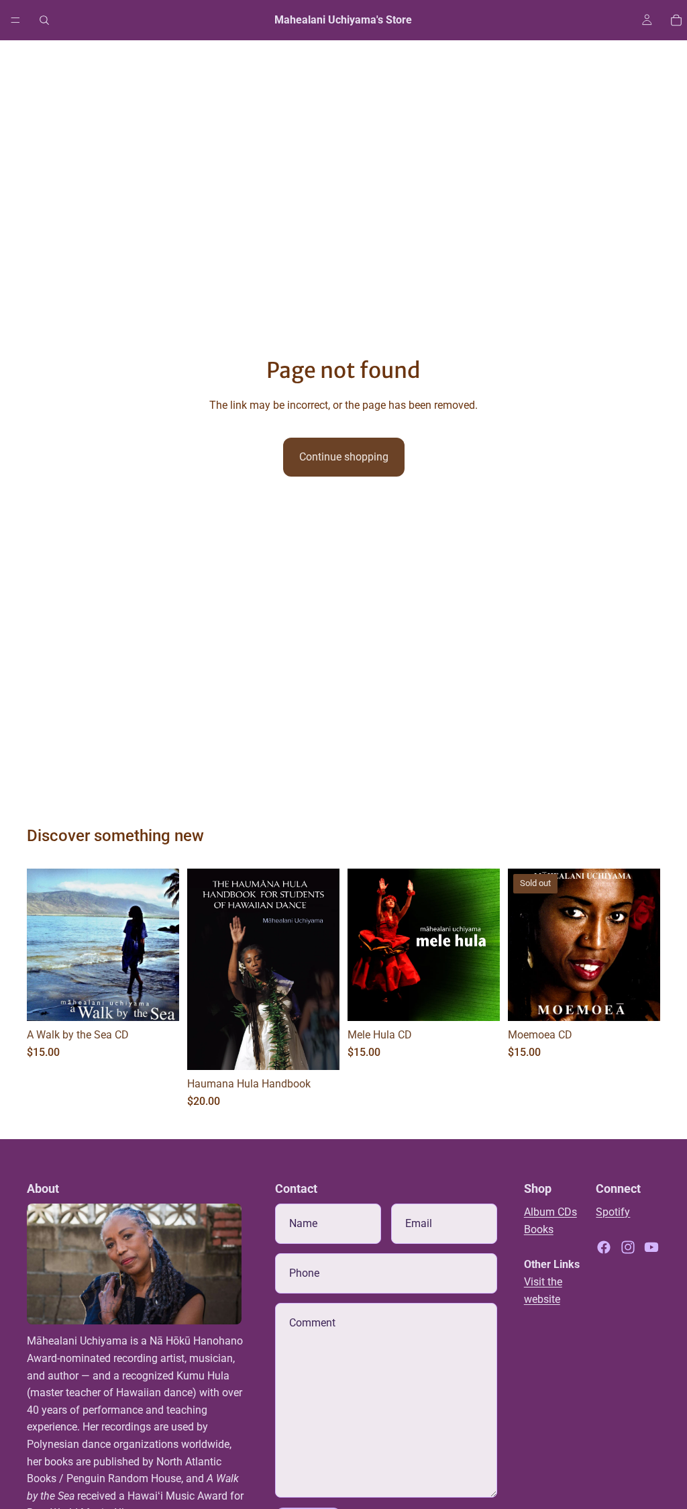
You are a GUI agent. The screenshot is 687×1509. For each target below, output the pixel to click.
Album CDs (550, 1212)
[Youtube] (651, 1247)
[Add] (158, 1001)
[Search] (44, 20)
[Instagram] (628, 1247)
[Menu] (15, 20)
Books (538, 1229)
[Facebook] (604, 1247)
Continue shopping (343, 456)
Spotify (613, 1212)
